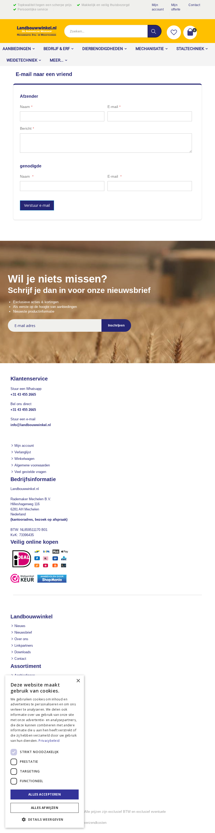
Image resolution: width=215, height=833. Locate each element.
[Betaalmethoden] (41, 567)
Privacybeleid (49, 740)
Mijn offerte (176, 7)
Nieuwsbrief (23, 632)
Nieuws (19, 626)
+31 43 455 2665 (23, 394)
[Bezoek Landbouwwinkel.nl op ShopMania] (52, 582)
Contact (194, 5)
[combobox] (112, 31)
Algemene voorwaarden (32, 465)
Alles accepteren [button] (44, 794)
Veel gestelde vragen (30, 472)
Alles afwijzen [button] (44, 807)
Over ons (21, 639)
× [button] (78, 681)
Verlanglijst (22, 452)
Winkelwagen (24, 459)
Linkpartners (23, 645)
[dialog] (44, 751)
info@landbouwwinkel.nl (30, 425)
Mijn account (158, 7)
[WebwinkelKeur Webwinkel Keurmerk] (22, 582)
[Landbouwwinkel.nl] (36, 31)
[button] (174, 32)
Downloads (22, 652)
